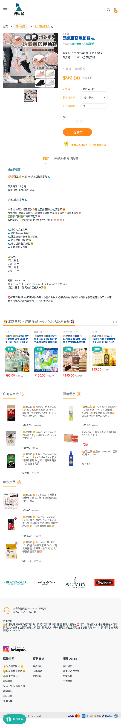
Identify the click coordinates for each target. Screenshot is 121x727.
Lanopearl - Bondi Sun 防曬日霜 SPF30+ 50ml (99, 433)
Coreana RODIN (70, 331)
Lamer (8, 331)
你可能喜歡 (11, 394)
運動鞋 (66, 34)
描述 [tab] (46, 159)
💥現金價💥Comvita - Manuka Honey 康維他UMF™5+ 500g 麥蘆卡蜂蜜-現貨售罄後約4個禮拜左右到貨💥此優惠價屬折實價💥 (40, 521)
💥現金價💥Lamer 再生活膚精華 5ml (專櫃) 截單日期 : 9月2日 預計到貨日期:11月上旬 (17, 340)
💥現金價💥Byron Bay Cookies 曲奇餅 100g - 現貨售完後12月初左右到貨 (39, 435)
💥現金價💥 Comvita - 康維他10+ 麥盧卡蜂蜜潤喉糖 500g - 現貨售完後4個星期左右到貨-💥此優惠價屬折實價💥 (39, 547)
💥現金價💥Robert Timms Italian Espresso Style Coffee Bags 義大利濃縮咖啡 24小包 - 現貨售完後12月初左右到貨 (40, 459)
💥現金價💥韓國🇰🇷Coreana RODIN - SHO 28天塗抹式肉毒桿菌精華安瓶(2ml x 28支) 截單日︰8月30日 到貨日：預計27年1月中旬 (74, 343)
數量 (65, 116)
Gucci (94, 331)
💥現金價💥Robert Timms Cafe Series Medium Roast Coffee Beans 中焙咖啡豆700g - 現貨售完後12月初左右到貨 (39, 411)
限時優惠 (21, 26)
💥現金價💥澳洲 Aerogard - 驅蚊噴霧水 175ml (99, 453)
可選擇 (66, 89)
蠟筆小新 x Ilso (41, 331)
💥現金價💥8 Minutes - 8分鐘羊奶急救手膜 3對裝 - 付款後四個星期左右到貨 (39, 497)
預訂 (79, 132)
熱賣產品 (9, 482)
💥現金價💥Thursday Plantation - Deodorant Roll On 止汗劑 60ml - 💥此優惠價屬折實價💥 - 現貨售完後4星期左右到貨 (99, 411)
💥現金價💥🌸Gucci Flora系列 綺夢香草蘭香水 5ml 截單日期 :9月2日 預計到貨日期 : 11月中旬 (103, 342)
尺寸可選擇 (69, 106)
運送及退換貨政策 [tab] (66, 159)
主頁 (5, 26)
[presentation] (113, 321)
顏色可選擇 (69, 97)
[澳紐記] (19, 10)
